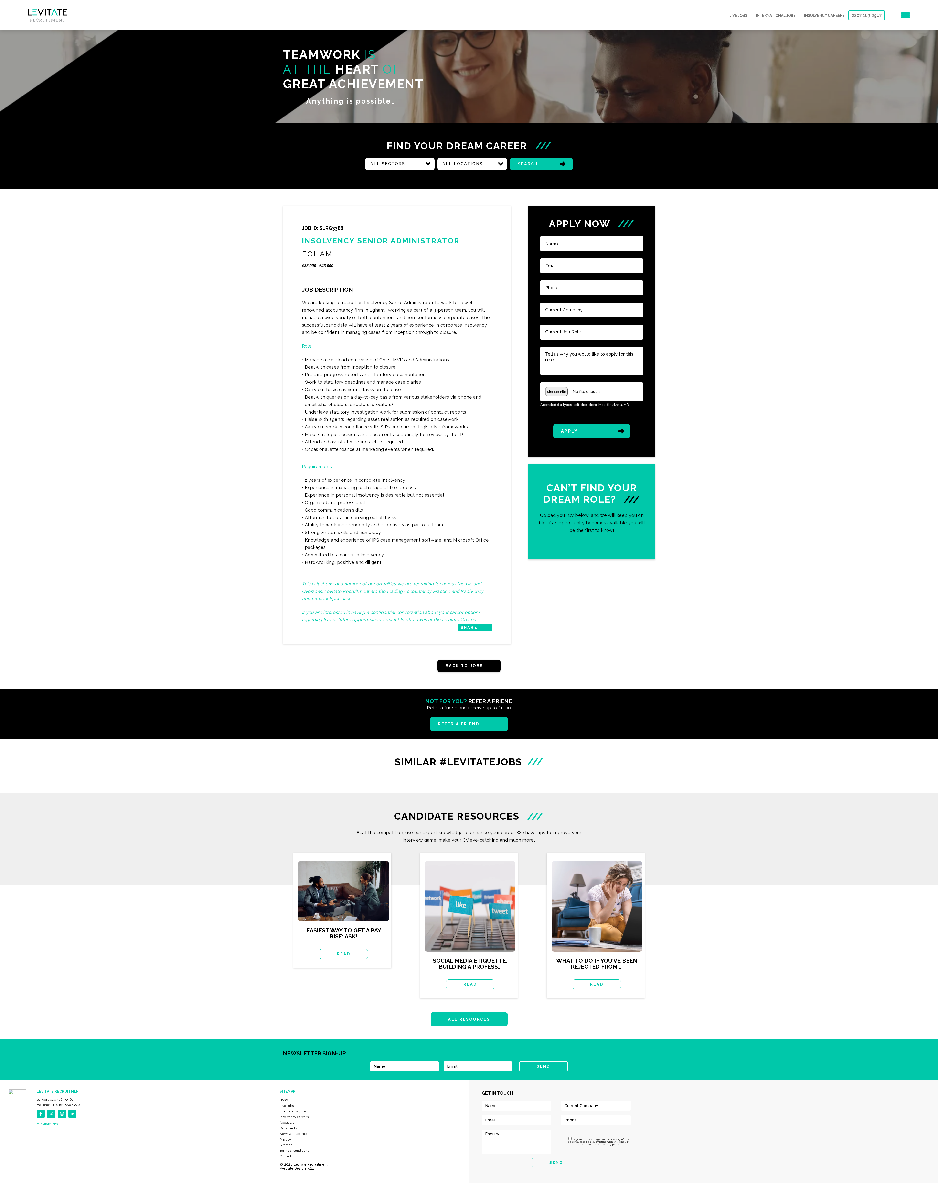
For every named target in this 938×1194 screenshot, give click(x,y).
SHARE (469, 627)
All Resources (469, 1019)
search (528, 164)
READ (344, 954)
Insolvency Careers (824, 15)
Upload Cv (591, 511)
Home (284, 1100)
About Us (287, 1122)
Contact (285, 1156)
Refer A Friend (459, 724)
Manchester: (58, 1105)
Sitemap (286, 1145)
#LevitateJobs (47, 1124)
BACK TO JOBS (464, 665)
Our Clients (288, 1128)
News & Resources (294, 1134)
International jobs (776, 15)
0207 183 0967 (867, 15)
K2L (311, 1168)
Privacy (285, 1139)
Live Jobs (738, 15)
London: (55, 1099)
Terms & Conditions (294, 1150)
